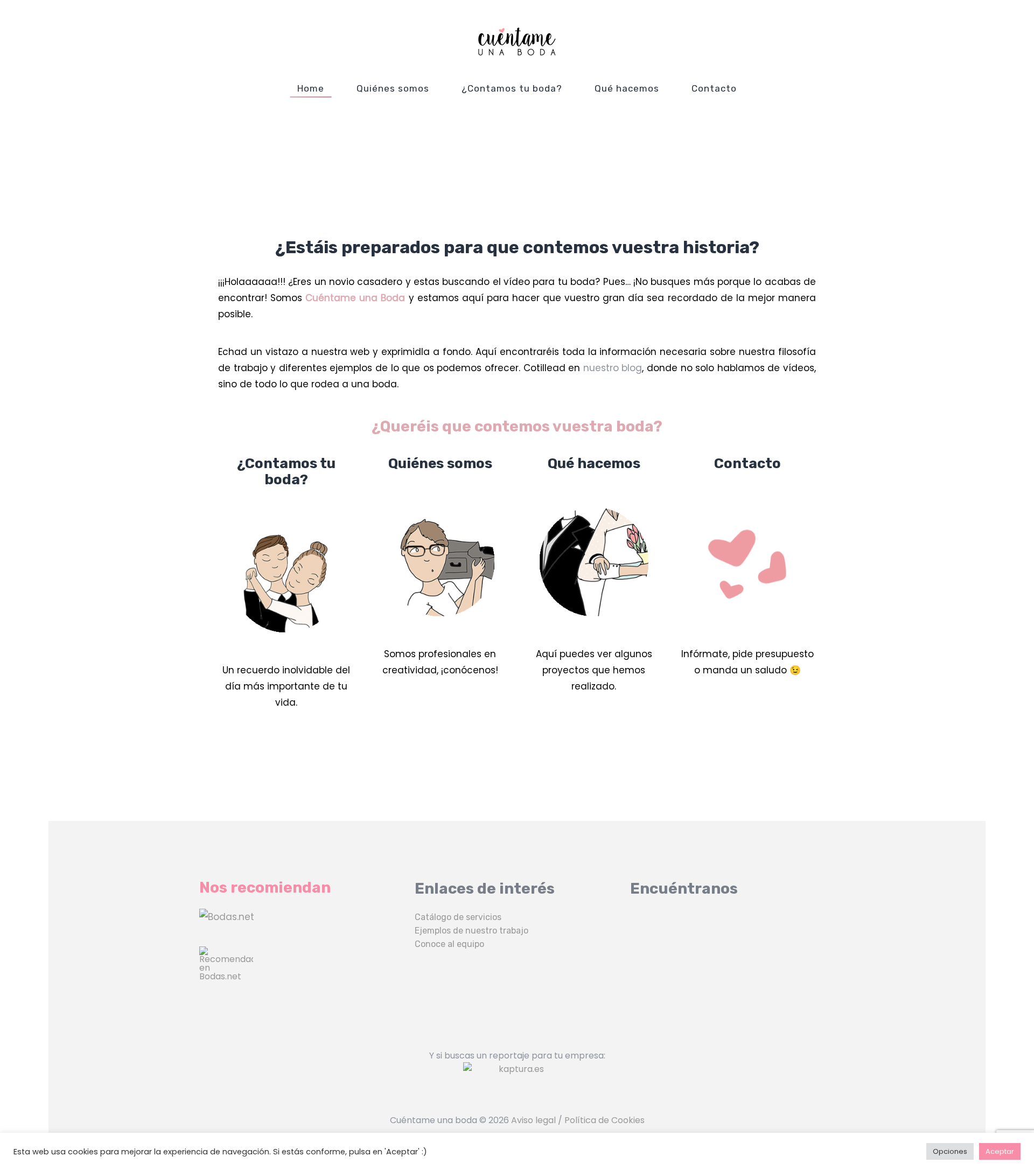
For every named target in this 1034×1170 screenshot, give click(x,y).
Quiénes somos (393, 88)
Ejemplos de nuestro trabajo (471, 930)
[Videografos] (301, 917)
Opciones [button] (950, 1151)
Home (310, 88)
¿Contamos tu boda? (512, 88)
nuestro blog (612, 367)
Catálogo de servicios (458, 917)
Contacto (714, 88)
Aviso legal (533, 1120)
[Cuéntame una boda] (517, 41)
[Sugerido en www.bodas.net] (301, 973)
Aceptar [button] (1000, 1151)
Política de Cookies (604, 1120)
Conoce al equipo (449, 944)
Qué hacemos (627, 88)
